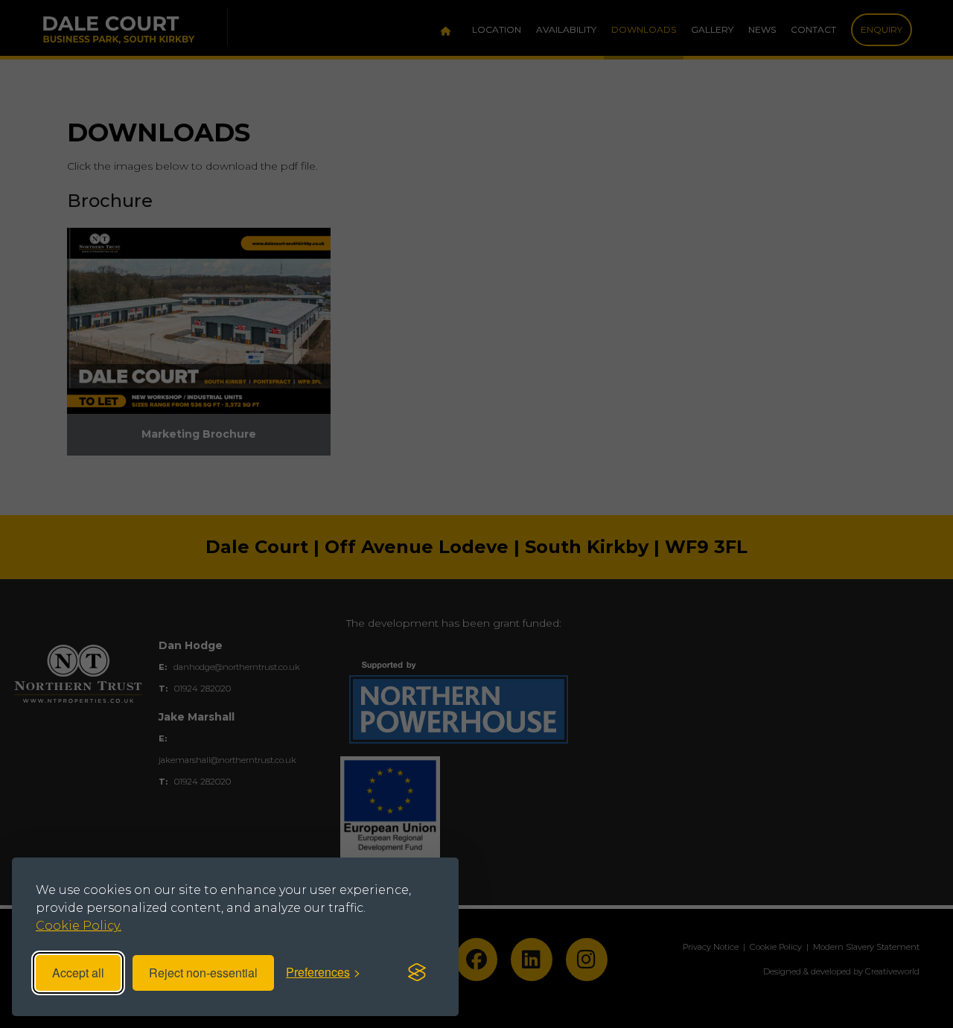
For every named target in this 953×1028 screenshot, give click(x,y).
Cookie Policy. (78, 926)
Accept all (78, 972)
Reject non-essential (203, 972)
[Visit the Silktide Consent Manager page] (417, 973)
